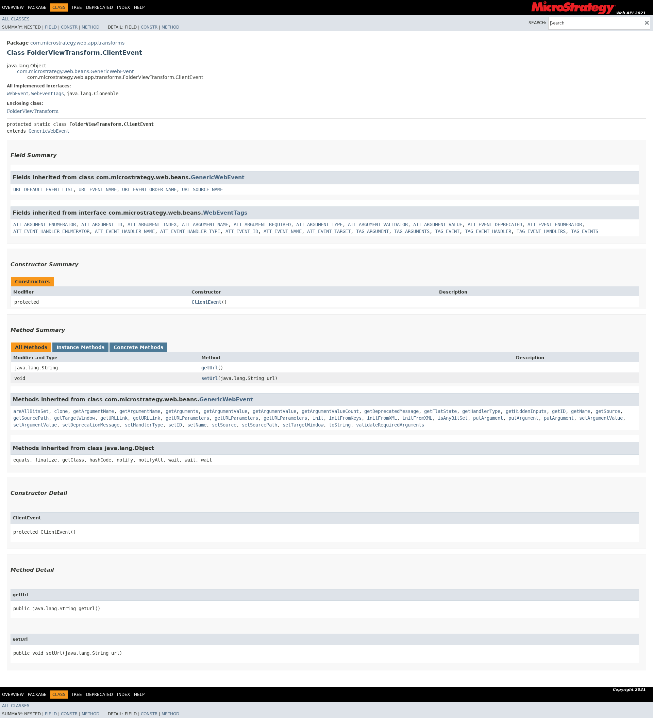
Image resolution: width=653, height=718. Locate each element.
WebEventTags (47, 93)
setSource (224, 425)
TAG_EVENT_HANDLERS (541, 231)
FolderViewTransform (32, 111)
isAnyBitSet (453, 418)
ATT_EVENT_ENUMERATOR (555, 224)
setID (175, 425)
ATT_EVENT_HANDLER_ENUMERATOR (51, 231)
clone (61, 411)
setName (196, 425)
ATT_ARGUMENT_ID (101, 224)
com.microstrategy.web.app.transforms (77, 43)
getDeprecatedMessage (391, 411)
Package (37, 7)
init (318, 418)
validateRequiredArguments (390, 425)
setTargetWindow (303, 425)
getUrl (209, 367)
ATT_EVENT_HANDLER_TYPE (190, 231)
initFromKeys (345, 418)
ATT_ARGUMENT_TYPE (319, 224)
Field (51, 27)
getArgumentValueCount (330, 411)
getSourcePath (31, 418)
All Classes (16, 19)
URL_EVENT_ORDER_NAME (149, 189)
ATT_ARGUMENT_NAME (205, 224)
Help (139, 7)
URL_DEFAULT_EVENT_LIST (43, 189)
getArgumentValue (225, 411)
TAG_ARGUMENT (372, 231)
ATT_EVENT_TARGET (329, 231)
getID (559, 411)
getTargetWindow (74, 418)
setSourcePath (259, 425)
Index (123, 7)
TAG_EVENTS (584, 231)
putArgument (488, 418)
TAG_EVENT (447, 231)
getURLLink (114, 418)
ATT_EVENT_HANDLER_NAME (125, 231)
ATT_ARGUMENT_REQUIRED (262, 224)
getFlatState (440, 411)
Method (90, 27)
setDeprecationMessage (90, 425)
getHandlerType (481, 411)
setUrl (209, 378)
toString (340, 425)
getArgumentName (93, 411)
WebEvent (18, 93)
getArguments (182, 411)
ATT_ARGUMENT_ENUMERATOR (44, 224)
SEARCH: (537, 22)
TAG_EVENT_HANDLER (488, 231)
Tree (76, 7)
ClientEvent (206, 302)
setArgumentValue (601, 418)
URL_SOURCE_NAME (202, 189)
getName (580, 411)
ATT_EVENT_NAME (283, 231)
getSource (608, 411)
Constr (69, 27)
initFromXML (382, 418)
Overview (13, 7)
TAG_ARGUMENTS (412, 231)
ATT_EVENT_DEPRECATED (495, 224)
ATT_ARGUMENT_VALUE (437, 224)
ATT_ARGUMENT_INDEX (152, 224)
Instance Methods (80, 347)
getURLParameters (187, 418)
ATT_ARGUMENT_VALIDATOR (378, 224)
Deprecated (99, 7)
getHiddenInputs (526, 411)
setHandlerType (144, 425)
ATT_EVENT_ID (241, 231)
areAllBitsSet (31, 411)
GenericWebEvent (49, 131)
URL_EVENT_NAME (98, 189)
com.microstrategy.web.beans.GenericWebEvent (75, 71)
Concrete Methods (138, 347)
